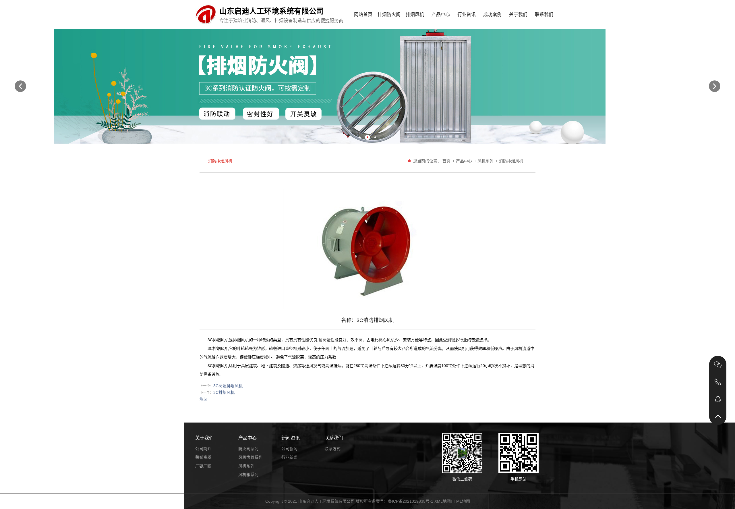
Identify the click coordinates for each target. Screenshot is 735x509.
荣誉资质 (203, 457)
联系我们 (544, 14)
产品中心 (441, 14)
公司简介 (203, 448)
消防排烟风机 (511, 161)
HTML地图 (460, 501)
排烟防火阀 (389, 14)
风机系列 (486, 161)
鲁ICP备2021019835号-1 (410, 501)
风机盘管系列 (250, 457)
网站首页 (363, 14)
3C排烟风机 (224, 392)
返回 (204, 398)
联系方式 (332, 448)
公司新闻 (289, 448)
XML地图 (442, 501)
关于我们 (518, 14)
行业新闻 (289, 457)
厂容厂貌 (203, 466)
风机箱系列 (248, 474)
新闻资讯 (290, 437)
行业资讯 (466, 14)
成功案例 (492, 14)
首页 (446, 161)
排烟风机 (415, 14)
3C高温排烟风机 (228, 385)
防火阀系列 (248, 448)
